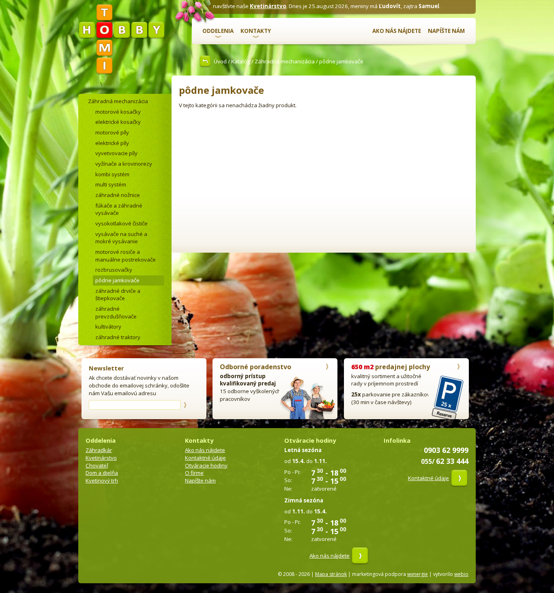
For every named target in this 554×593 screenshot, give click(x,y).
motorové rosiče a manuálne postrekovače (125, 255)
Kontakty (255, 31)
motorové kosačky (118, 111)
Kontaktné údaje (205, 457)
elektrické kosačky (118, 122)
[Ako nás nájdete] (360, 555)
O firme (194, 472)
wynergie (417, 574)
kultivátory (108, 326)
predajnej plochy (390, 366)
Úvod (220, 61)
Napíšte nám (446, 31)
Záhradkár (99, 450)
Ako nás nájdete (396, 31)
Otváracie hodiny (206, 465)
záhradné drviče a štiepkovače (117, 294)
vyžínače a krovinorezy (123, 163)
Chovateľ (97, 465)
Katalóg (240, 61)
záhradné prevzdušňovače (116, 312)
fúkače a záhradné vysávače (118, 209)
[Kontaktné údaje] (459, 478)
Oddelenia (218, 31)
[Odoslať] (185, 405)
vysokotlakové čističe (121, 223)
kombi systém (112, 174)
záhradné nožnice (117, 195)
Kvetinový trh (102, 480)
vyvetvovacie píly (116, 153)
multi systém (110, 184)
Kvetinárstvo (268, 6)
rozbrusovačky (113, 269)
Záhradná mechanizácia (285, 61)
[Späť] (206, 61)
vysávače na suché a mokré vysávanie (121, 237)
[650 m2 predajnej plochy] (458, 367)
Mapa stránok (331, 574)
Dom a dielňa (102, 472)
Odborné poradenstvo (255, 366)
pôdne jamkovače (117, 280)
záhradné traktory (117, 337)
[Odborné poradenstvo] (327, 367)
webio (461, 574)
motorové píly (112, 132)
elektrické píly (112, 143)
